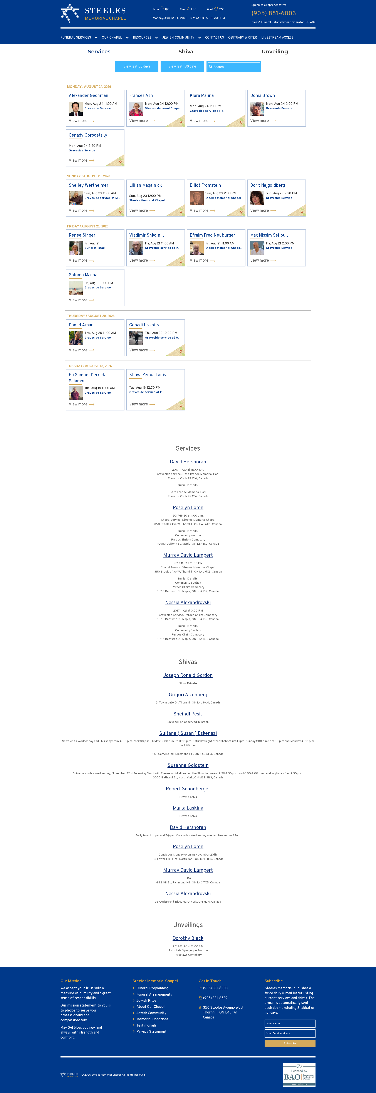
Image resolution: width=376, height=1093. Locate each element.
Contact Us (214, 38)
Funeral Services (75, 38)
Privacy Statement (151, 1032)
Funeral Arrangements (154, 995)
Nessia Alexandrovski (188, 603)
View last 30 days (136, 66)
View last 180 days (182, 66)
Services (99, 51)
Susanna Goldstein (188, 766)
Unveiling (275, 51)
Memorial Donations (152, 1019)
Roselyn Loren (188, 508)
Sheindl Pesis (188, 714)
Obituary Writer (242, 38)
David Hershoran (188, 462)
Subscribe (290, 1043)
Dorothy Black (188, 938)
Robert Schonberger (188, 789)
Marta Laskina (188, 808)
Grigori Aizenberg (188, 695)
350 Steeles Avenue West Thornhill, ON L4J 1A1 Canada (223, 1013)
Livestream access (277, 38)
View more (78, 121)
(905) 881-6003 (274, 14)
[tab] (99, 51)
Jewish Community (178, 38)
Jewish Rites (146, 1001)
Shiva (186, 51)
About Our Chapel (150, 1007)
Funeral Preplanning (152, 988)
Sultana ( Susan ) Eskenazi (188, 733)
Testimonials (146, 1026)
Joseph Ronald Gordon (188, 676)
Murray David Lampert (188, 555)
